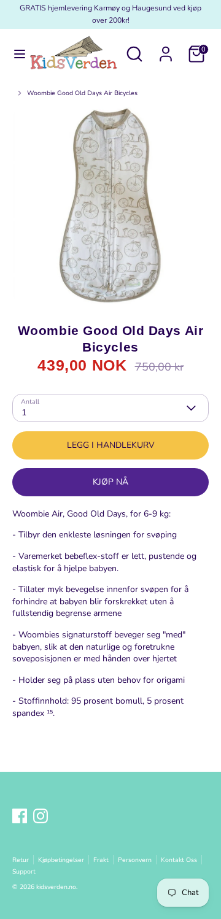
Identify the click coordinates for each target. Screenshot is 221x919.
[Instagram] (40, 816)
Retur (20, 859)
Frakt (101, 859)
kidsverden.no (56, 886)
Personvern (135, 859)
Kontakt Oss (179, 859)
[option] (110, 205)
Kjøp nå (110, 482)
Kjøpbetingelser (61, 859)
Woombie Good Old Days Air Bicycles (82, 93)
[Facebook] (19, 816)
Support (24, 871)
